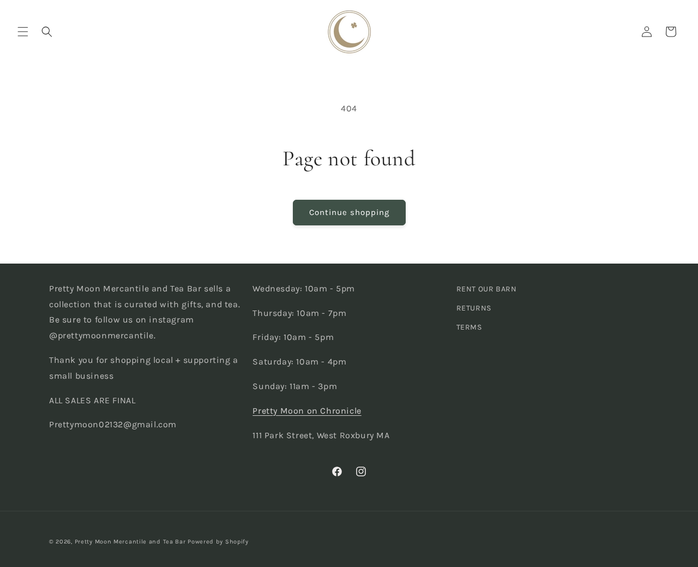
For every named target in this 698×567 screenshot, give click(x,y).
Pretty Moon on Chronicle (306, 410)
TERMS (469, 327)
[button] (23, 32)
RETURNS (473, 308)
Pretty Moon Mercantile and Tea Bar (130, 541)
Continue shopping (349, 212)
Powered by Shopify (218, 541)
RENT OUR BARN (486, 289)
